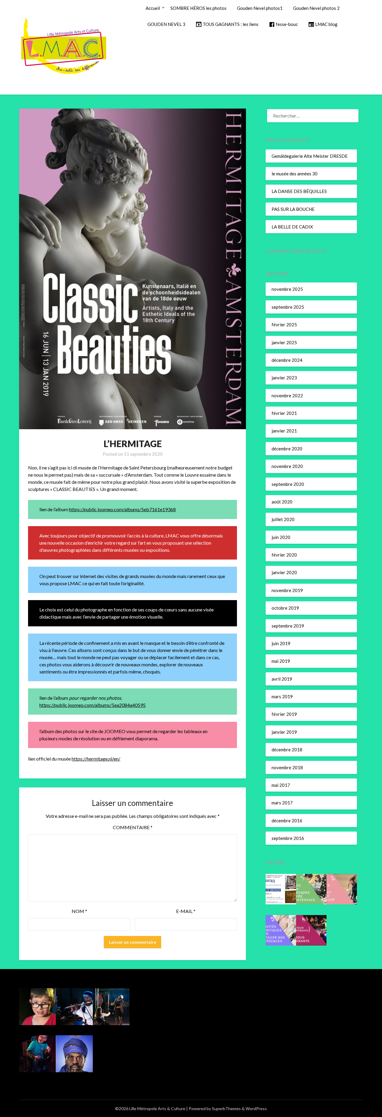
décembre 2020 (287, 448)
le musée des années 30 (295, 173)
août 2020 (282, 501)
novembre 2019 (287, 590)
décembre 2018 (287, 749)
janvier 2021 (284, 430)
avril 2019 (282, 679)
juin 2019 (281, 643)
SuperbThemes (226, 1108)
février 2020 (284, 554)
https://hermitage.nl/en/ (96, 758)
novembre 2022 (287, 395)
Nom (79, 911)
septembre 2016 (288, 838)
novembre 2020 (287, 466)
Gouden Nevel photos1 (260, 8)
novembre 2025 (287, 289)
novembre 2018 (287, 767)
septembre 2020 (288, 484)
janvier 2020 (284, 572)
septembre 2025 (288, 307)
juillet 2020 (283, 519)
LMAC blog (326, 24)
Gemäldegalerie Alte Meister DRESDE (310, 156)
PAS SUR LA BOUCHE (293, 209)
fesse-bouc (287, 24)
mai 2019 (281, 661)
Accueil (153, 8)
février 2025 (284, 324)
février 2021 (284, 413)
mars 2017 (282, 802)
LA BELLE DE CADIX (292, 226)
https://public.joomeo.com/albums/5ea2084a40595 (92, 705)
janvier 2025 (284, 342)
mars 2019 (282, 696)
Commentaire (133, 827)
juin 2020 (281, 537)
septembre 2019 (288, 625)
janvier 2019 (284, 732)
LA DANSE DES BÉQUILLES (299, 191)
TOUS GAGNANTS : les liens (230, 24)
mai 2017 (281, 785)
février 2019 (284, 714)
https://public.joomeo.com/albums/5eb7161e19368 (122, 509)
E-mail (185, 911)
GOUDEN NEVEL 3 (166, 24)
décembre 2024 (287, 360)
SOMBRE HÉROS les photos (198, 8)
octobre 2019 (285, 608)
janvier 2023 (284, 377)
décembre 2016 (287, 820)
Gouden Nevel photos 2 (316, 8)
